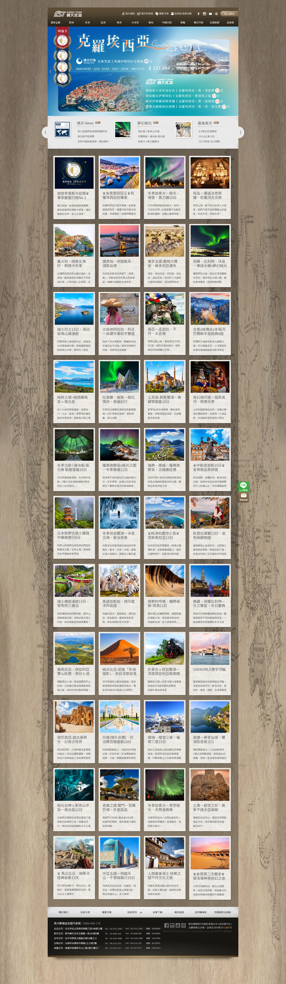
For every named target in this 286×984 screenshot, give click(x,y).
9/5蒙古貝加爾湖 (207, 131)
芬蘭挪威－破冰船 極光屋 (151, 136)
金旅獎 (230, 22)
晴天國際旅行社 (68, 13)
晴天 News (85, 123)
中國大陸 (167, 22)
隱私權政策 (226, 927)
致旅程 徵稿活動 (183, 13)
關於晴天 (63, 912)
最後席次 (205, 123)
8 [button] (158, 111)
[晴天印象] (210, 13)
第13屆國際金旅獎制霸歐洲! (92, 131)
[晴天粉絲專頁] (197, 13)
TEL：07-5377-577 (113, 948)
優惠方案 (164, 13)
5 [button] (145, 111)
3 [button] (136, 111)
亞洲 (103, 22)
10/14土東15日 (207, 136)
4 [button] (140, 111)
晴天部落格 (147, 13)
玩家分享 (85, 912)
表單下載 (157, 912)
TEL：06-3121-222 (113, 943)
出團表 (231, 14)
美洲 (119, 22)
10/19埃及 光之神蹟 (209, 141)
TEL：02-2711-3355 (113, 929)
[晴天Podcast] (216, 13)
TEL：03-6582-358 (113, 934)
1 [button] (127, 111)
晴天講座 (130, 13)
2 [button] (131, 111)
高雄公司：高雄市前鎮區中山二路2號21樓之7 (76, 947)
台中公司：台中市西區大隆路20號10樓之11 (75, 938)
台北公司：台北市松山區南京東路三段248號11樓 (78, 928)
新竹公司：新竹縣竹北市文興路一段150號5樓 (76, 933)
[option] (143, 71)
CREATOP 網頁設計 (223, 931)
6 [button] (149, 111)
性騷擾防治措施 (222, 912)
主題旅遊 (214, 22)
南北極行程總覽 (86, 136)
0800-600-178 (91, 923)
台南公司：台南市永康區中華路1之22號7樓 (75, 943)
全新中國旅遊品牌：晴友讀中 (93, 141)
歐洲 (71, 22)
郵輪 (182, 22)
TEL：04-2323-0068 (113, 938)
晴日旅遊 (179, 912)
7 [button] (154, 111)
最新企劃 (55, 22)
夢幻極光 (144, 123)
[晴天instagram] (204, 13)
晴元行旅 (198, 22)
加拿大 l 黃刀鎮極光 (148, 141)
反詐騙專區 (201, 912)
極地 (151, 22)
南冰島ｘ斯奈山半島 (149, 131)
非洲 (87, 22)
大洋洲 (135, 22)
